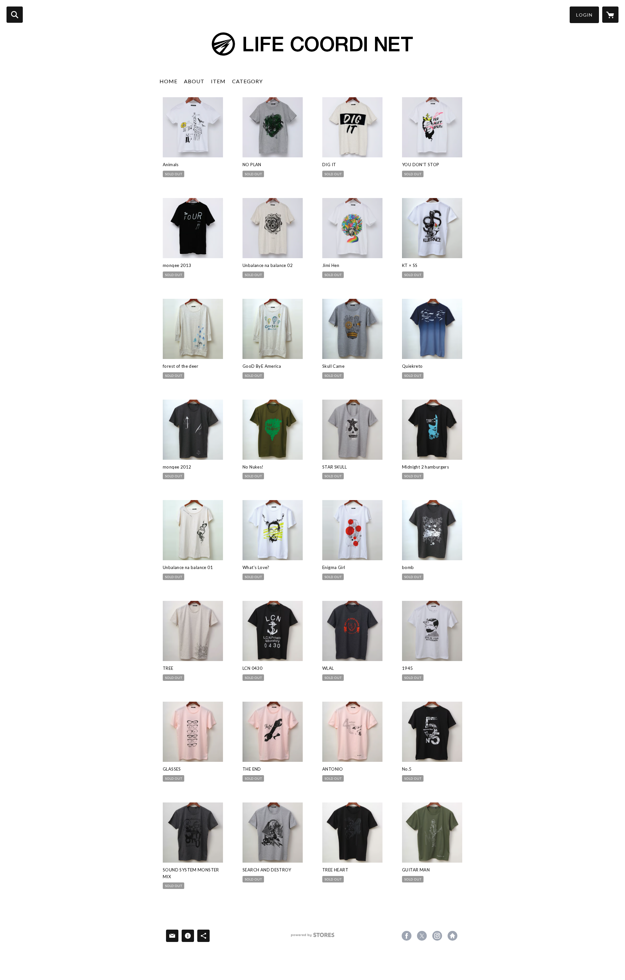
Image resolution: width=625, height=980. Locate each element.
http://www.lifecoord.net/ (452, 936)
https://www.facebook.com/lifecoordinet (406, 936)
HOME (168, 81)
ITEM (218, 81)
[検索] (15, 15)
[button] (584, 15)
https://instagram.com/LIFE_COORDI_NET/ (437, 936)
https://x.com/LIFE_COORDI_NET (422, 936)
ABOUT (194, 81)
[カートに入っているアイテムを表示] (610, 15)
